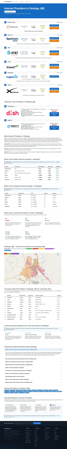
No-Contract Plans (28, 442)
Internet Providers (28, 430)
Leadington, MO (18, 390)
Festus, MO (27, 392)
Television (25, 39)
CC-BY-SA (54, 283)
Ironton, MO (11, 392)
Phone (24, 40)
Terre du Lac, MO (39, 390)
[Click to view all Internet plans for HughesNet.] (12, 76)
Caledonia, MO (36, 391)
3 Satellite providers (8, 250)
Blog (45, 430)
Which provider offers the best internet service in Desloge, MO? (21, 349)
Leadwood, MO (24, 390)
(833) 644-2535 (55, 76)
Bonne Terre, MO (12, 390)
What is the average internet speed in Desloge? (17, 379)
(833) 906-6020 (55, 25)
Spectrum (7, 171)
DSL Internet (27, 437)
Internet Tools (47, 432)
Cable (22, 39)
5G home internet (14, 152)
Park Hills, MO (7, 390)
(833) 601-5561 (55, 51)
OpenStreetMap (48, 283)
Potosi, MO (25, 391)
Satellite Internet (27, 440)
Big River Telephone (11, 317)
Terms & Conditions (9, 439)
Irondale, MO (51, 390)
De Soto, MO (54, 391)
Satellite (22, 67)
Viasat (6, 177)
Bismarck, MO (7, 391)
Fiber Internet (27, 432)
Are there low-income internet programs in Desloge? (18, 370)
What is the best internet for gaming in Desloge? (17, 373)
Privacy (5, 439)
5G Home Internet (24, 54)
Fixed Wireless (14, 253)
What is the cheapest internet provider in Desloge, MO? (19, 361)
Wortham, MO (29, 390)
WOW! (36, 443)
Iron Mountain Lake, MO (19, 391)
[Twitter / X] (57, 439)
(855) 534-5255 (55, 38)
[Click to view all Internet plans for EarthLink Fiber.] (12, 26)
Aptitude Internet (10, 319)
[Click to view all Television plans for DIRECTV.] (12, 126)
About (55, 430)
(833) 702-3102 (54, 127)
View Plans (54, 28)
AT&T (6, 173)
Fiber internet (44, 144)
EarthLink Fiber (8, 168)
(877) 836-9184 (55, 88)
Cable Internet (27, 435)
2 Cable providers (35, 248)
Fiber (24, 27)
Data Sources (47, 435)
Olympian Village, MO (48, 391)
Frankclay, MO (34, 390)
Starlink (6, 175)
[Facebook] (55, 439)
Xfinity (36, 432)
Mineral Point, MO (12, 391)
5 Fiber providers (29, 248)
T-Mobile (36, 440)
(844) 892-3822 (54, 114)
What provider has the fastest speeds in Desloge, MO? (19, 364)
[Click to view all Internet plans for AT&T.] (12, 52)
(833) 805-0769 (55, 65)
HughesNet (7, 179)
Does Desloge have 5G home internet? (14, 376)
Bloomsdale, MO (59, 391)
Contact (55, 433)
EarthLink (36, 430)
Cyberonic (9, 312)
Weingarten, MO (41, 391)
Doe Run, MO (56, 390)
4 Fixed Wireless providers (49, 248)
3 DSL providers (41, 248)
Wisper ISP (9, 297)
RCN (35, 442)
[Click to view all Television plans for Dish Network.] (12, 112)
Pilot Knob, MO (7, 392)
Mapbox (60, 283)
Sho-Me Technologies (11, 314)
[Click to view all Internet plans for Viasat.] (12, 66)
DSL (23, 53)
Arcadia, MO (16, 392)
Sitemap (46, 438)
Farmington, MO (45, 390)
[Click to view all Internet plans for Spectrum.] (12, 39)
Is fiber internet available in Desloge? (14, 367)
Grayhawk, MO (30, 391)
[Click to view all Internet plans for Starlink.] (12, 90)
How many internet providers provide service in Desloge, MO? (20, 358)
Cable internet (35, 148)
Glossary (46, 433)
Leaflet (41, 283)
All (18, 253)
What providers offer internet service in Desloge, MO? (18, 382)
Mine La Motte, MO (22, 392)
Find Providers (37, 423)
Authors (55, 432)
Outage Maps (47, 437)
